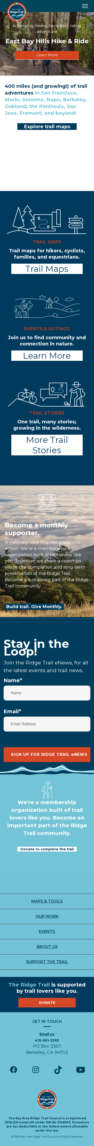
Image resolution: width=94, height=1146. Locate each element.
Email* (12, 711)
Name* (13, 680)
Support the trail (47, 962)
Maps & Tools (47, 901)
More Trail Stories (47, 445)
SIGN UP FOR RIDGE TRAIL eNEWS (49, 754)
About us (47, 946)
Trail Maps (46, 269)
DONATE (47, 1002)
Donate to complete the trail (47, 849)
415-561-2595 (47, 1040)
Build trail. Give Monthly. (34, 606)
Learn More (47, 55)
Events (47, 931)
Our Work (47, 916)
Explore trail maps (47, 126)
